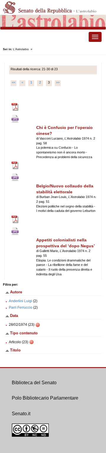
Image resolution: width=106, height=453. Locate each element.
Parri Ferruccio (20, 307)
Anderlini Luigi (20, 301)
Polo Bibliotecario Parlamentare (45, 397)
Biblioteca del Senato (34, 382)
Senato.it (21, 413)
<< (13, 82)
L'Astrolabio (21, 49)
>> (57, 82)
